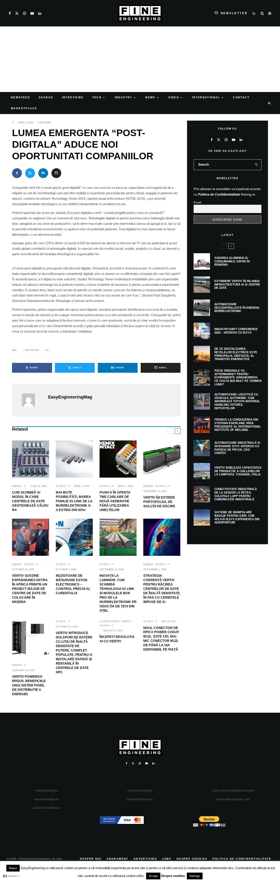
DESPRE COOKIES (192, 858)
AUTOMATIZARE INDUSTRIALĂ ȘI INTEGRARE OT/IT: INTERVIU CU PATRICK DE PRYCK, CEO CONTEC (237, 448)
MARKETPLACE (24, 108)
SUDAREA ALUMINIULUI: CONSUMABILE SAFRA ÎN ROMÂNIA (232, 261)
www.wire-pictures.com (233, 799)
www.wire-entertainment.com (233, 790)
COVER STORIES (109, 621)
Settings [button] (194, 876)
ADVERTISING (145, 858)
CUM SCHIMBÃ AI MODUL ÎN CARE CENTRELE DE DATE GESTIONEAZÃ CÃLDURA (30, 501)
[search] (256, 164)
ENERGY (17, 486)
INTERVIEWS (73, 97)
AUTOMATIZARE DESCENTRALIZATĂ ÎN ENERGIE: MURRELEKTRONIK (237, 308)
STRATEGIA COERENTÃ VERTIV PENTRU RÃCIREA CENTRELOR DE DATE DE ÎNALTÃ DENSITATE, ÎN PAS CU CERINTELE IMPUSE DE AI (161, 589)
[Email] (56, 173)
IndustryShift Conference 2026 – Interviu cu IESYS (236, 331)
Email (197, 202)
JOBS (167, 858)
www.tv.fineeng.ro (139, 790)
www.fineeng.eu (46, 790)
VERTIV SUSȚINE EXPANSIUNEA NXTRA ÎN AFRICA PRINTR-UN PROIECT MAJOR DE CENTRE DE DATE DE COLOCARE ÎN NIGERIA (29, 589)
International (206, 97)
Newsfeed (20, 97)
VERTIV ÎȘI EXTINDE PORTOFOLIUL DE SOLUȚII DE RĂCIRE (159, 502)
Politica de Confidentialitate (219, 194)
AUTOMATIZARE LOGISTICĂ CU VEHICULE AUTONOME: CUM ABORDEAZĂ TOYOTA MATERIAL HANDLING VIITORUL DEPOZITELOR (237, 401)
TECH (97, 97)
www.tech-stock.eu (46, 807)
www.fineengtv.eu (46, 799)
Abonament (117, 858)
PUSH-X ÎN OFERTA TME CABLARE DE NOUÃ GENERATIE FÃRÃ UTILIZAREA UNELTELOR (115, 501)
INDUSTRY (123, 97)
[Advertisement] (140, 59)
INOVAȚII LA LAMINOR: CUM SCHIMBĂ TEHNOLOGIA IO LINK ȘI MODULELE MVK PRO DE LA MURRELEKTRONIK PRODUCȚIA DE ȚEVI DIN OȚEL (118, 593)
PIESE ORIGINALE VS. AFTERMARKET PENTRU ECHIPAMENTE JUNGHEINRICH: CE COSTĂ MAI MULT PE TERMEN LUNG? (237, 377)
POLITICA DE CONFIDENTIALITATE (241, 858)
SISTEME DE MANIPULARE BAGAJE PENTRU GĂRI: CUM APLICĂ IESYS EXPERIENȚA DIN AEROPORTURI (236, 517)
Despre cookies (173, 876)
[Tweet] (30, 173)
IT (13, 122)
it (48, 350)
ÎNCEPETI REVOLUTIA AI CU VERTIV (117, 639)
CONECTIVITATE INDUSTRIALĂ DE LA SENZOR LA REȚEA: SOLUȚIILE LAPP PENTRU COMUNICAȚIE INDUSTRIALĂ (235, 494)
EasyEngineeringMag (70, 397)
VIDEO (173, 97)
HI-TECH (61, 486)
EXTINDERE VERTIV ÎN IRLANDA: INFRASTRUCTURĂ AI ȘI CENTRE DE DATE (237, 284)
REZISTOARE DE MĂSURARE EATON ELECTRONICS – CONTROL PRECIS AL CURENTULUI (73, 584)
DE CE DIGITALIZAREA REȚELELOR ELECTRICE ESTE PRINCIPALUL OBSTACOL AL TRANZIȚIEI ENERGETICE (235, 354)
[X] (17, 13)
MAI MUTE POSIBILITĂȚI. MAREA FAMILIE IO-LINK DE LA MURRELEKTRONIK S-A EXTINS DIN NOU (74, 501)
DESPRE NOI (90, 858)
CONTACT (241, 97)
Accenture (32, 350)
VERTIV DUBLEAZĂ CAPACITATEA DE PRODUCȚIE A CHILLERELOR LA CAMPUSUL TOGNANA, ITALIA (237, 471)
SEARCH (46, 97)
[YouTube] (32, 13)
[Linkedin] (40, 13)
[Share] (17, 173)
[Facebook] (10, 13)
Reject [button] (13, 868)
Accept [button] (153, 876)
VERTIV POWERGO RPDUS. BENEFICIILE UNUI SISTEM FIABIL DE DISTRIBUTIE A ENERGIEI (29, 685)
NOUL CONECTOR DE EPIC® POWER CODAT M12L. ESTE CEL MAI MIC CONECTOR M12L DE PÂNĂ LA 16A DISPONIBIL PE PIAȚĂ (161, 639)
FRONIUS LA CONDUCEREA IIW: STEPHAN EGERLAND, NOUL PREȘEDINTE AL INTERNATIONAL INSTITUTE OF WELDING (237, 424)
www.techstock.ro (140, 799)
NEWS (150, 97)
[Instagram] (24, 13)
